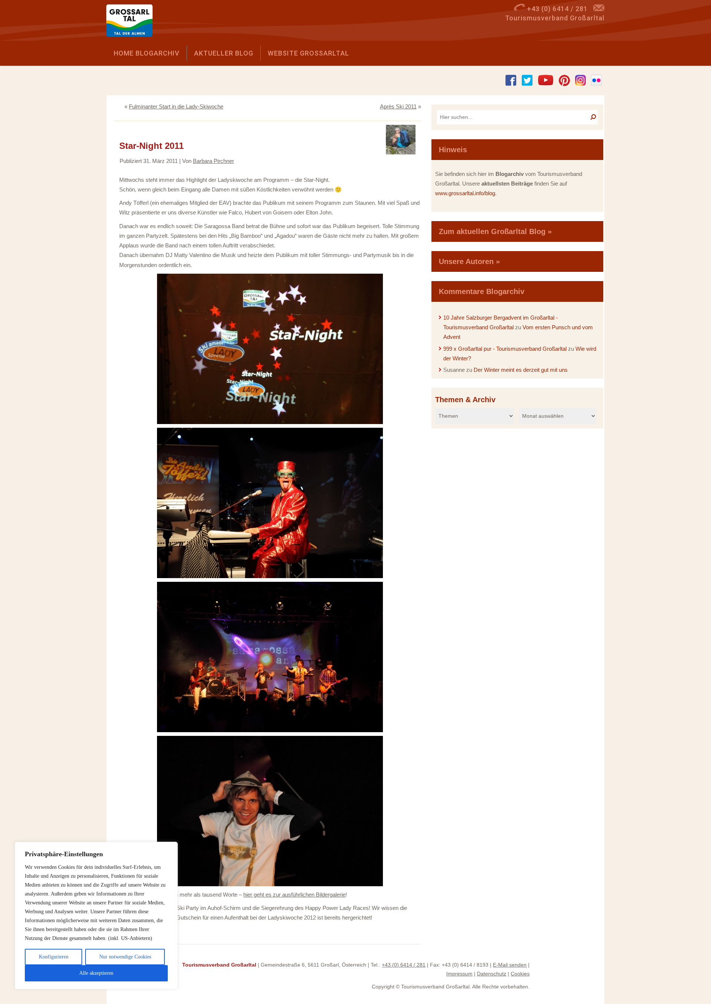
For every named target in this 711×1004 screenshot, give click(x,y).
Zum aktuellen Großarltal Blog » (495, 231)
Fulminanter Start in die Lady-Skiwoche (176, 106)
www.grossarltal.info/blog (465, 193)
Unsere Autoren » (469, 261)
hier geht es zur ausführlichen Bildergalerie (294, 894)
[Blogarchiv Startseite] (132, 22)
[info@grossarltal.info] (598, 9)
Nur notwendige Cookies (125, 957)
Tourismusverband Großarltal (219, 965)
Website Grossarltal (308, 53)
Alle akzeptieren (96, 973)
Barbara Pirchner (213, 161)
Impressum (459, 974)
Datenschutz (491, 974)
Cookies (520, 974)
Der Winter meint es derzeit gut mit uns (521, 370)
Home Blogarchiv (147, 53)
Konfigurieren (54, 957)
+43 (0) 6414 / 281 (403, 965)
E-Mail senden (510, 965)
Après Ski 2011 (398, 106)
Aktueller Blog (223, 53)
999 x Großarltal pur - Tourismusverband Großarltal (505, 349)
